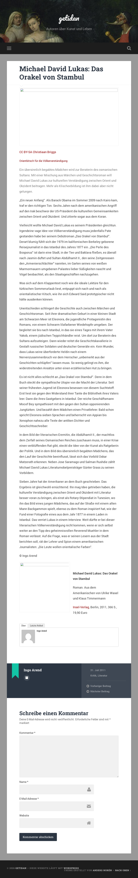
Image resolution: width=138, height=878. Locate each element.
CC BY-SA (25, 152)
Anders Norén (102, 870)
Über (23, 625)
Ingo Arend (42, 630)
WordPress (71, 868)
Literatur (102, 675)
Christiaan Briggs (44, 152)
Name (23, 782)
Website (24, 815)
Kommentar (27, 732)
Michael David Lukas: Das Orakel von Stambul (61, 72)
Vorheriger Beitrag (100, 686)
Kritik (93, 675)
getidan (69, 18)
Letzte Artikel (36, 625)
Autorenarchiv (27, 678)
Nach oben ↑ (123, 870)
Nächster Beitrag (99, 691)
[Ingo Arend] (28, 642)
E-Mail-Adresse (29, 798)
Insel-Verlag (81, 607)
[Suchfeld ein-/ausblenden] (129, 48)
